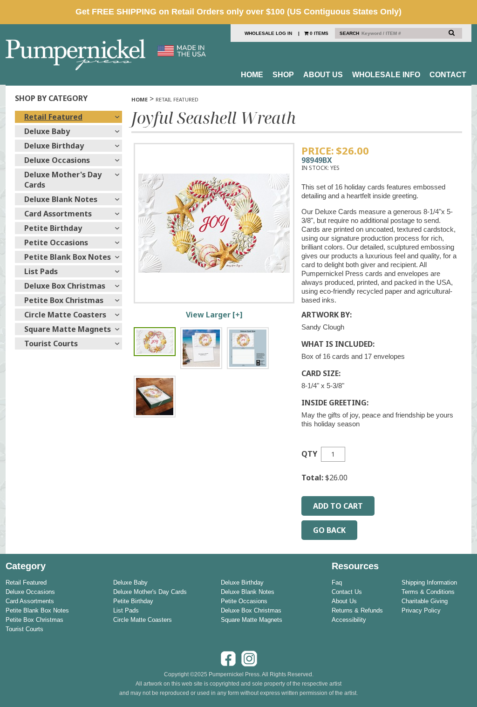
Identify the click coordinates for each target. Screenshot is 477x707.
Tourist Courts (51, 343)
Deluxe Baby (47, 131)
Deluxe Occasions (57, 160)
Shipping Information (429, 582)
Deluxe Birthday (54, 146)
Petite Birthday (53, 228)
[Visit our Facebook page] (228, 665)
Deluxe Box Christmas (64, 286)
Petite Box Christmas (63, 300)
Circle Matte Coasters (65, 315)
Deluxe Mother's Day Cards (63, 179)
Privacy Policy (421, 610)
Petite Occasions (56, 242)
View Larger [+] (214, 315)
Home (252, 75)
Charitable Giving (425, 601)
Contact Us (347, 591)
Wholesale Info (386, 75)
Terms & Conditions (428, 591)
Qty (309, 454)
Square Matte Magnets (67, 329)
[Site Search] (451, 32)
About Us (323, 75)
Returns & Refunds (357, 610)
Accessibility (349, 619)
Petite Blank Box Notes (67, 257)
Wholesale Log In (268, 33)
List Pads (41, 271)
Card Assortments (58, 214)
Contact (447, 75)
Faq (337, 582)
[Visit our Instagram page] (249, 665)
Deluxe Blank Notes (60, 199)
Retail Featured (53, 117)
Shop (283, 75)
